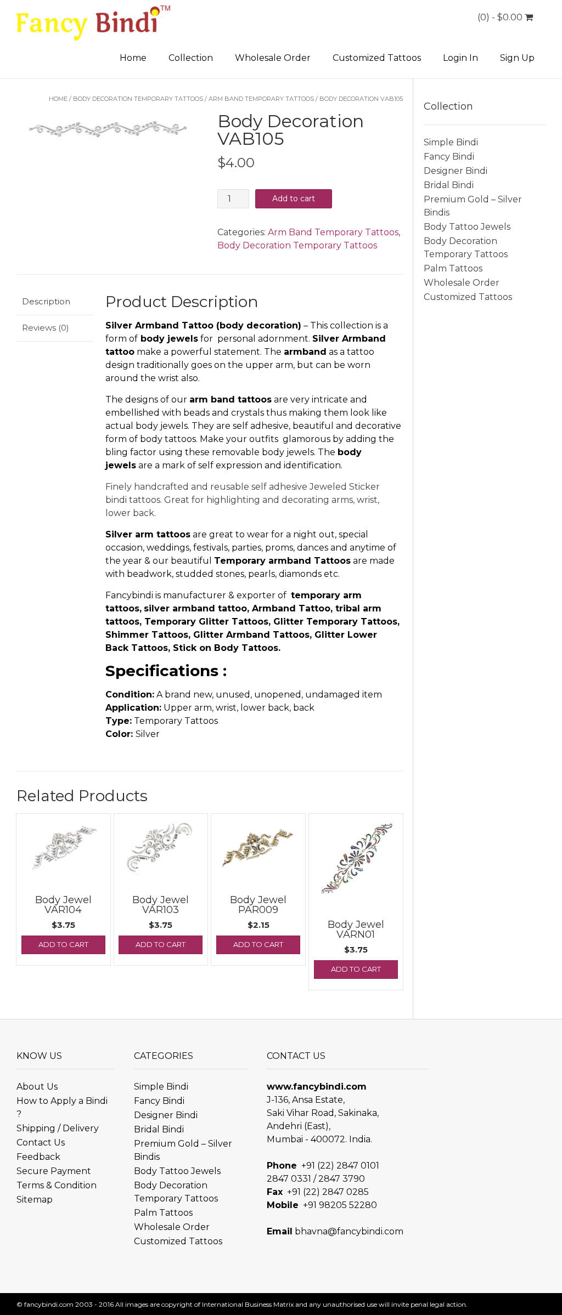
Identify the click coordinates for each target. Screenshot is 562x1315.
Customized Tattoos (377, 58)
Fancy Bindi (449, 156)
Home (133, 58)
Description (46, 301)
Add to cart (293, 198)
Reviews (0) (45, 327)
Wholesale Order (273, 58)
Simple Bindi (451, 142)
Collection (190, 58)
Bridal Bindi (449, 185)
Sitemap (34, 1199)
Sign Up (517, 58)
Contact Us (40, 1142)
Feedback (38, 1157)
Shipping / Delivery (57, 1128)
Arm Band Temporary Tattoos (261, 99)
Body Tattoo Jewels (467, 227)
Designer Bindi (455, 171)
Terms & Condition (56, 1185)
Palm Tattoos (453, 268)
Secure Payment (53, 1171)
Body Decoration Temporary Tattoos (138, 99)
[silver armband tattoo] (109, 131)
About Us (37, 1086)
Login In (460, 58)
